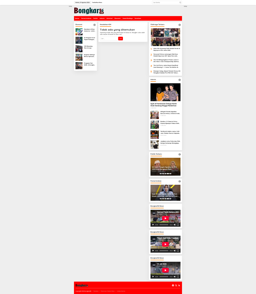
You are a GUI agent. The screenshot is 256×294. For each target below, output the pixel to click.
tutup (70, 6)
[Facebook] (173, 285)
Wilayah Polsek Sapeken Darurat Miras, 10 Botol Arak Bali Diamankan (169, 112)
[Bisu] (175, 225)
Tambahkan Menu (97, 2)
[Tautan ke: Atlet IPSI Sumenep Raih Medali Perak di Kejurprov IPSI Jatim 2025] (165, 37)
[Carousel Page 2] (163, 173)
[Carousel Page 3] (165, 173)
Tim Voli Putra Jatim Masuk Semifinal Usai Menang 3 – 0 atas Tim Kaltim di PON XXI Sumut (166, 66)
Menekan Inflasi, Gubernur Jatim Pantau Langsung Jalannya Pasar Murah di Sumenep (89, 30)
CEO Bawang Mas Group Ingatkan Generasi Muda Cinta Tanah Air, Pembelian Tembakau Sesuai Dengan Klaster (89, 47)
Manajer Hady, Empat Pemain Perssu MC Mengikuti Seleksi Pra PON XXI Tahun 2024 (167, 72)
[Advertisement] (66, 41)
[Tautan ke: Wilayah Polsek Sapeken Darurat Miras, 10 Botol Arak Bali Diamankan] (154, 115)
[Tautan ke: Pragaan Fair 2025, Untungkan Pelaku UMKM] (79, 66)
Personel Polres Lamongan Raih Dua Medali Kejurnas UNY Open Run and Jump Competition (166, 55)
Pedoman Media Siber (108, 291)
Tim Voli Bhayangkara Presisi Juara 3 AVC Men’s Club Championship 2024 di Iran (166, 60)
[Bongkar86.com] (89, 10)
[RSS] (179, 285)
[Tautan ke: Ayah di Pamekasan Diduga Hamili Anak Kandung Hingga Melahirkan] (165, 92)
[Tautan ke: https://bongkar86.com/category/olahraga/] (179, 25)
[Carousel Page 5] (170, 173)
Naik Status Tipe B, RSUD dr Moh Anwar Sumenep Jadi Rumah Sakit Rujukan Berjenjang (165, 195)
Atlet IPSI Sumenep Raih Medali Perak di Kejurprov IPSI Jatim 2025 (167, 49)
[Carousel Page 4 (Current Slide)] (168, 173)
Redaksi (96, 291)
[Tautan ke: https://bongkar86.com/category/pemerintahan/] (179, 181)
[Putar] (153, 225)
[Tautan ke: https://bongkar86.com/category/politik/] (179, 154)
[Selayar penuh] (178, 225)
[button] (180, 2)
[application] (165, 218)
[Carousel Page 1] (161, 173)
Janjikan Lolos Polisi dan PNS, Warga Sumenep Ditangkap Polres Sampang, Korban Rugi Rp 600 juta (170, 142)
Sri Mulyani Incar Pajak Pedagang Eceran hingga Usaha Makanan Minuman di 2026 (89, 38)
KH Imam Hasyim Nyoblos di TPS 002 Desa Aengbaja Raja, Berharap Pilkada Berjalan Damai (165, 168)
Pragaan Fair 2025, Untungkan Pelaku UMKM (89, 64)
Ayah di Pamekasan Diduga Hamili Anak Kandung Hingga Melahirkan (163, 105)
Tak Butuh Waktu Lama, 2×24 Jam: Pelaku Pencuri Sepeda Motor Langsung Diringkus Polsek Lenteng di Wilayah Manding (169, 132)
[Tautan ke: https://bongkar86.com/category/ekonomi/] (94, 25)
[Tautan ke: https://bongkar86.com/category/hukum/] (179, 80)
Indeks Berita (121, 291)
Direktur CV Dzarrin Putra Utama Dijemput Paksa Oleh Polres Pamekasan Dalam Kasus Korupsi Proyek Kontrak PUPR (170, 122)
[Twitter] (176, 285)
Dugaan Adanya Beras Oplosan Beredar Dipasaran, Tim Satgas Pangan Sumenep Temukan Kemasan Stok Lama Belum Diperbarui (89, 55)
